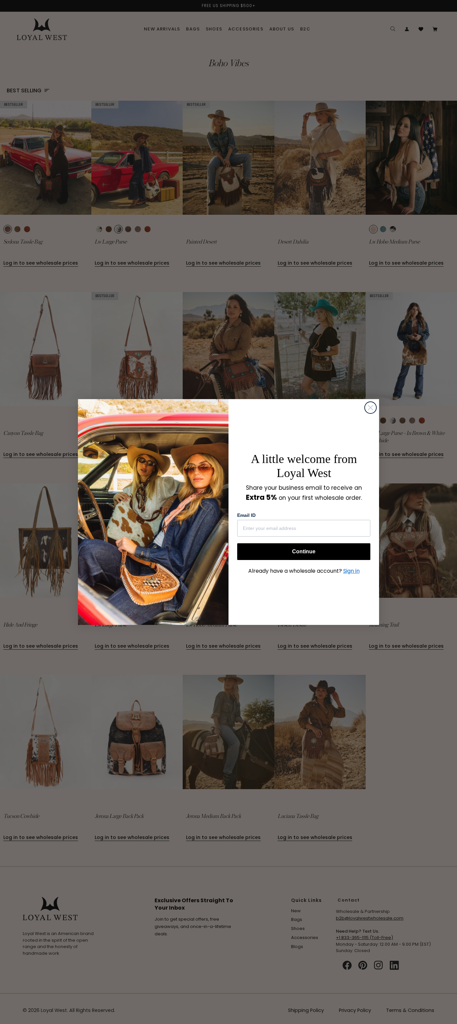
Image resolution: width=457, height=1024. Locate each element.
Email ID (246, 515)
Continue (303, 551)
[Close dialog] (370, 407)
